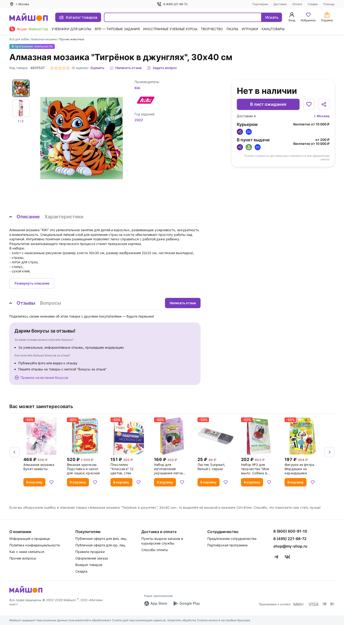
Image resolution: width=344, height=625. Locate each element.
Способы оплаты (154, 550)
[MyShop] (25, 592)
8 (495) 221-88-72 (175, 4)
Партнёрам (260, 4)
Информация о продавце (29, 539)
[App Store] (155, 603)
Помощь (329, 4)
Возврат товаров (88, 565)
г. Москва (321, 116)
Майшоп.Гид (38, 29)
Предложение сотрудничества (231, 539)
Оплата (297, 4)
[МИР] (298, 604)
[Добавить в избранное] (309, 104)
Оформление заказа (91, 558)
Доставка (280, 4)
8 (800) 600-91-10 (290, 531)
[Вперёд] (329, 452)
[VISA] (313, 604)
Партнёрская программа (227, 545)
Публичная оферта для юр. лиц (100, 545)
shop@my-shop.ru (290, 546)
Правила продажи (90, 552)
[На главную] (28, 17)
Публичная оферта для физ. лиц (100, 539)
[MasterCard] (324, 604)
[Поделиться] (323, 104)
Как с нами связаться (26, 552)
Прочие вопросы (22, 558)
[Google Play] (186, 603)
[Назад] (14, 452)
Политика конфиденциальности (34, 545)
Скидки (313, 4)
